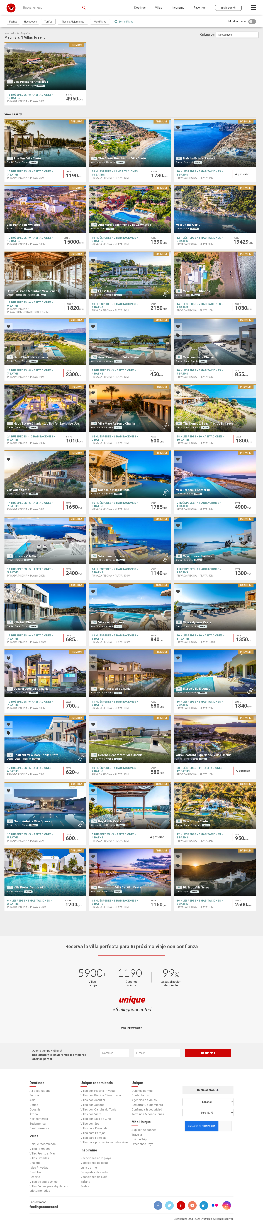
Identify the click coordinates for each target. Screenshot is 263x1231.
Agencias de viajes (144, 1100)
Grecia (15, 33)
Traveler (137, 1134)
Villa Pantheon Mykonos (23, 224)
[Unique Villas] (11, 7)
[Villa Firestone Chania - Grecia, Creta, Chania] (215, 341)
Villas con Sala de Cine (96, 1119)
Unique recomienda (43, 1144)
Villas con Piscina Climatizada (101, 1095)
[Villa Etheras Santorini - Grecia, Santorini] (215, 540)
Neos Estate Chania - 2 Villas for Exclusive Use (46, 423)
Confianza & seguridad (147, 1109)
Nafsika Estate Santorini (200, 158)
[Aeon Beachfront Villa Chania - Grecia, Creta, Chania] (130, 341)
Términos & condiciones (148, 1114)
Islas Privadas (39, 1167)
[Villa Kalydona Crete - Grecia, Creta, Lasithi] (215, 607)
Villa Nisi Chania (25, 622)
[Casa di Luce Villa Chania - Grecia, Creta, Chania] (45, 673)
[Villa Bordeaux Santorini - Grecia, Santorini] (215, 474)
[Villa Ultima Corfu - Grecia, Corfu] (215, 209)
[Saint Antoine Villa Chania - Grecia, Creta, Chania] (45, 805)
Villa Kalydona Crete (197, 622)
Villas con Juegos (92, 1105)
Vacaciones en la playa (96, 1158)
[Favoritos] (8, 51)
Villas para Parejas (93, 1133)
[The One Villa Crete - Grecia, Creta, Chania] (45, 143)
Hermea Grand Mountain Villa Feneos (33, 291)
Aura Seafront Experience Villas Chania (203, 755)
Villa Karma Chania (111, 622)
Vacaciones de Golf (94, 1177)
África (34, 1114)
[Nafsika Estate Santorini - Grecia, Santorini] (215, 143)
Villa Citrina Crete (195, 821)
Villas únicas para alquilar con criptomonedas (49, 1188)
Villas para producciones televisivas (104, 1142)
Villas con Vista (91, 1114)
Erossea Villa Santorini (29, 556)
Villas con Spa (90, 1123)
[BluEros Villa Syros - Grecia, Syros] (215, 872)
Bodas (85, 1186)
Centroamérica (40, 1128)
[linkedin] (205, 1205)
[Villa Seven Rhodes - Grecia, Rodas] (215, 275)
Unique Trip (139, 1139)
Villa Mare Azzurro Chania (116, 423)
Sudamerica (38, 1123)
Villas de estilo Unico (44, 1181)
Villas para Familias (93, 1137)
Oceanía (35, 1109)
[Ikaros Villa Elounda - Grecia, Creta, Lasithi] (215, 673)
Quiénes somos (142, 1090)
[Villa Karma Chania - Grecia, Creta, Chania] (130, 607)
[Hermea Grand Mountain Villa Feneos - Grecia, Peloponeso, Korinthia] (45, 275)
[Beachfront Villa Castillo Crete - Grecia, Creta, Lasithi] (130, 872)
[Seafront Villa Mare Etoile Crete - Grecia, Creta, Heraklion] (45, 739)
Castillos (35, 1172)
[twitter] (171, 1205)
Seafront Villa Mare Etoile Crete (36, 755)
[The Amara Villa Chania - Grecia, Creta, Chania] (130, 673)
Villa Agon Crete (18, 490)
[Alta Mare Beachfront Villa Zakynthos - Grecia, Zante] (130, 209)
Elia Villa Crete (108, 291)
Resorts (35, 1177)
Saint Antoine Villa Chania (32, 821)
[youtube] (194, 1205)
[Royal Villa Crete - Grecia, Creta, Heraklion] (130, 805)
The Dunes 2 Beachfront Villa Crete (208, 423)
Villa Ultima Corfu (188, 224)
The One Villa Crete (27, 158)
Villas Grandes (39, 1158)
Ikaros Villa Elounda (196, 688)
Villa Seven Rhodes (196, 291)
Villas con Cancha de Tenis (98, 1109)
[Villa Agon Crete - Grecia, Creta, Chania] (45, 474)
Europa (34, 1095)
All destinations (40, 1090)
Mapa (40, 86)
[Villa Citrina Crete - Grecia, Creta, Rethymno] (215, 805)
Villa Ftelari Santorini (28, 887)
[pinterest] (182, 1205)
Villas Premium (40, 1149)
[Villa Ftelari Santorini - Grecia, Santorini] (45, 872)
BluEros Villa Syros (196, 887)
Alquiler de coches (144, 1130)
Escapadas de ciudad (95, 1172)
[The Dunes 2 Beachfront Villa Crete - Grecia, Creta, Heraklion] (215, 408)
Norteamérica (39, 1119)
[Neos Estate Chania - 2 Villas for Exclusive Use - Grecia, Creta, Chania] (45, 408)
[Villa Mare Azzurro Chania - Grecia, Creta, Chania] (130, 408)
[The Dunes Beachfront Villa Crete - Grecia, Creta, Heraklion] (130, 143)
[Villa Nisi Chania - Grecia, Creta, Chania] (45, 607)
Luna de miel (89, 1167)
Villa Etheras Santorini (198, 556)
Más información (131, 1027)
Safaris (85, 1181)
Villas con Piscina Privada (98, 1090)
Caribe (34, 1105)
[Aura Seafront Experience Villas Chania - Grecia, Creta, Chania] (215, 739)
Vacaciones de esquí (94, 1162)
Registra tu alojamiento (147, 1105)
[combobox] (237, 35)
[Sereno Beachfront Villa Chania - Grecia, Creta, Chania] (130, 739)
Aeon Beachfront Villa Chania (118, 357)
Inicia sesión (206, 1090)
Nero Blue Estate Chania (31, 357)
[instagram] (228, 1205)
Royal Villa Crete (109, 821)
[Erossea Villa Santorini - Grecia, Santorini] (45, 540)
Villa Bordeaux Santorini (193, 490)
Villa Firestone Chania (198, 357)
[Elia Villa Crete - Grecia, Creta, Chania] (130, 275)
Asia (32, 1100)
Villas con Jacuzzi (93, 1100)
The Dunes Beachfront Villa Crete (122, 158)
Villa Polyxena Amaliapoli (31, 81)
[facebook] (159, 1205)
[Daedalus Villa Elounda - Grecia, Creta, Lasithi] (130, 474)
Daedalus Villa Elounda (114, 490)
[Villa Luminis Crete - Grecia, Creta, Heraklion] (130, 540)
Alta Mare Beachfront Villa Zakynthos (124, 224)
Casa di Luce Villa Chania (31, 688)
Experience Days (142, 1144)
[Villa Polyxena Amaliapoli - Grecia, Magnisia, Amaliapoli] (45, 66)
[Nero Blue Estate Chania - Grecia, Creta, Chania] (45, 341)
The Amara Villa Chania (114, 688)
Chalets (35, 1162)
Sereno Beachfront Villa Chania (120, 755)
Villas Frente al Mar (42, 1153)
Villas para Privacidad (95, 1128)
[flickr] (215, 1205)
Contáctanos (140, 1095)
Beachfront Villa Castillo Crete (119, 887)
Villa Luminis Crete (111, 556)
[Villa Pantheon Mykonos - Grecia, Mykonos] (45, 209)
